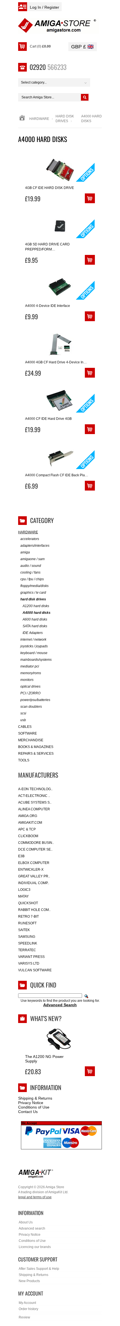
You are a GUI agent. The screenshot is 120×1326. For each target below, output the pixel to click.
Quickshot (28, 903)
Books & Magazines (35, 747)
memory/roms (30, 673)
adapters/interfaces (34, 546)
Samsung (26, 937)
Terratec (27, 950)
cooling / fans (30, 572)
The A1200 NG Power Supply (44, 1058)
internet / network (33, 639)
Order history (28, 1309)
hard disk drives (33, 599)
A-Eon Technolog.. (35, 789)
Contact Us (28, 1111)
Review (24, 1317)
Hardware (39, 119)
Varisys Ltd (28, 963)
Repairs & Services (36, 754)
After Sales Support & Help (39, 1269)
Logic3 (24, 890)
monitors (26, 680)
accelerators (29, 539)
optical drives (30, 686)
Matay (23, 896)
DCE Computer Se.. (35, 849)
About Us (26, 1222)
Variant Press (31, 957)
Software (27, 733)
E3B (21, 856)
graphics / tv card (33, 593)
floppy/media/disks (34, 586)
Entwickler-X (31, 870)
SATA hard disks (35, 626)
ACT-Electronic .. (34, 796)
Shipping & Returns (35, 1098)
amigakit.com (30, 823)
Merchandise (30, 740)
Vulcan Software (35, 970)
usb (23, 720)
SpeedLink (27, 943)
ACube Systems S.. (34, 802)
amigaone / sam (32, 559)
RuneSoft (27, 923)
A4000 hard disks (37, 613)
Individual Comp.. (33, 883)
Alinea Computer (34, 809)
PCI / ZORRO (30, 693)
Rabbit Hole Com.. (34, 910)
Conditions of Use (33, 1107)
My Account (27, 1303)
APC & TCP (27, 829)
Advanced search (32, 1228)
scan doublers (31, 707)
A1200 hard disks (36, 606)
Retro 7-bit (28, 916)
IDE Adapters (33, 633)
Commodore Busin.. (36, 843)
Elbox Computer (33, 863)
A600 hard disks (35, 619)
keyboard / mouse (33, 653)
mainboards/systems (36, 660)
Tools (23, 760)
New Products (29, 1281)
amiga (25, 552)
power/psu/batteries (35, 700)
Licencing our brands (35, 1247)
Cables (25, 727)
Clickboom (28, 836)
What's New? (46, 1018)
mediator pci (29, 666)
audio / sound (30, 566)
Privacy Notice (30, 1102)
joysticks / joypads (34, 646)
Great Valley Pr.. (34, 876)
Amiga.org (27, 816)
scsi (23, 713)
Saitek (24, 930)
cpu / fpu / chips (32, 579)
